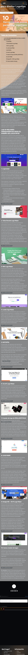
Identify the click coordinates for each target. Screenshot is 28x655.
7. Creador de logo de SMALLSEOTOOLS (14, 54)
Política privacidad (21, 654)
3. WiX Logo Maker (10, 45)
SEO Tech (6, 652)
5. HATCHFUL (8, 50)
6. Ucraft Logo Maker (10, 52)
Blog (18, 651)
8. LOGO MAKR (9, 56)
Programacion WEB (8, 651)
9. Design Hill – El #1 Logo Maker (12, 59)
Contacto (19, 652)
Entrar (26, 596)
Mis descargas (7, 654)
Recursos (6, 8)
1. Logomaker (8, 41)
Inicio (2, 8)
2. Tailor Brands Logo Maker (12, 43)
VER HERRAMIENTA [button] (6, 203)
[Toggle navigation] (23, 3)
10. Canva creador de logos (11, 61)
